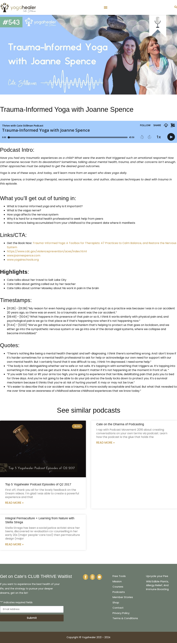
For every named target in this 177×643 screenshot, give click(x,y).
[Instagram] (92, 577)
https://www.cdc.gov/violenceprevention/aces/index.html (47, 251)
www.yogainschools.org (23, 260)
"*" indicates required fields (16, 602)
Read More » (14, 503)
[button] (105, 7)
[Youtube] (99, 577)
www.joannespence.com (23, 255)
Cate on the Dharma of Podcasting (120, 424)
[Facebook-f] (85, 577)
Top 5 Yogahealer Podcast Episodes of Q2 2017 (38, 484)
